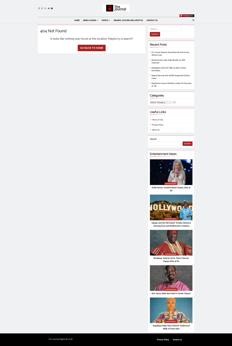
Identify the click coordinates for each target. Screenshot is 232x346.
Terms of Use (157, 120)
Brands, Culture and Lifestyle (128, 20)
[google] (48, 8)
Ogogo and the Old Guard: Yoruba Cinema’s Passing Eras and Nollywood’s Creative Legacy (171, 226)
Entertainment (170, 184)
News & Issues (89, 20)
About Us (156, 130)
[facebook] (39, 8)
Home (77, 20)
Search (153, 139)
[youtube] (52, 8)
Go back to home (91, 47)
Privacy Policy (157, 125)
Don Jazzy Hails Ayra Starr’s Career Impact (171, 293)
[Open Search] (193, 20)
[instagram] (42, 8)
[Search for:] (166, 29)
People (105, 20)
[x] (45, 8)
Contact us (152, 20)
